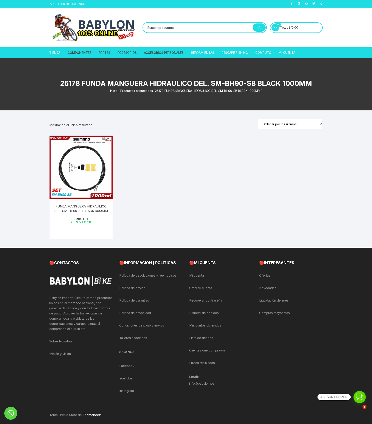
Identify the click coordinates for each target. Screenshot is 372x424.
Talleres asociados (133, 338)
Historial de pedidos (204, 313)
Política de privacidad (135, 313)
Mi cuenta (196, 275)
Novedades (267, 288)
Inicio (114, 91)
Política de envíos (132, 288)
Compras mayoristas (274, 313)
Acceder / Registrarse (68, 4)
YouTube (125, 378)
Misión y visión (60, 354)
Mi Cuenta (287, 52)
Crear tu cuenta (200, 288)
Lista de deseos (201, 338)
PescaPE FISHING (235, 52)
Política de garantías (134, 300)
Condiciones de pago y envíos (141, 325)
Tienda (54, 52)
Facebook (126, 366)
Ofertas (264, 275)
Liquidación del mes (274, 300)
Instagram (126, 391)
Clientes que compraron (207, 350)
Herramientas (202, 52)
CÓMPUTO (263, 52)
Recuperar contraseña (205, 300)
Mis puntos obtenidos (205, 325)
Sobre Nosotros (61, 341)
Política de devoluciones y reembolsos (148, 275)
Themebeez (92, 415)
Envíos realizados (202, 363)
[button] (10, 413)
